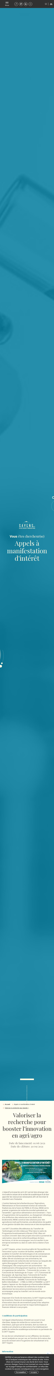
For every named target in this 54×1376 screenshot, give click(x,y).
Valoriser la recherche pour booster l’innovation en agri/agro (17, 1108)
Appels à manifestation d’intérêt (24, 1104)
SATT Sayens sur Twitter (21, 4)
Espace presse (45, 4)
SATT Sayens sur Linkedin (26, 4)
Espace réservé (51, 4)
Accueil (7, 1104)
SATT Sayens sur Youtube (30, 4)
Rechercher (16, 4)
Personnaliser (21, 1372)
